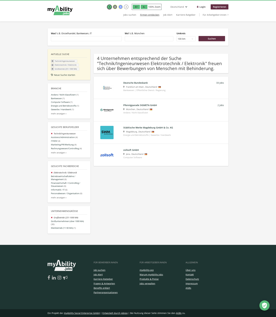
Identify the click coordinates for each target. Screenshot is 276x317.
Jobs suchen (129, 14)
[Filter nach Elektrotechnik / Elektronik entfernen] (52, 172)
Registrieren (219, 6)
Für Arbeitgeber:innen (214, 14)
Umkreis (180, 33)
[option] (109, 7)
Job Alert (167, 14)
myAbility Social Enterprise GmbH (82, 313)
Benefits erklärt (102, 287)
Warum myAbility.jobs (151, 274)
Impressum (192, 283)
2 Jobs (221, 105)
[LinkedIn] (54, 278)
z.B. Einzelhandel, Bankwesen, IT (71, 33)
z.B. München (135, 33)
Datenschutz (192, 279)
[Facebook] (49, 278)
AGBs (188, 287)
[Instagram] (59, 278)
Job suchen (99, 270)
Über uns (190, 270)
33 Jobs (220, 82)
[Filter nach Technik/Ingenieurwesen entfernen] (52, 133)
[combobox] (86, 38)
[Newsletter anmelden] (65, 278)
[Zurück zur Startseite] (60, 10)
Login (202, 6)
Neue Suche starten (64, 74)
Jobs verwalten (147, 283)
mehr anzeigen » (58, 113)
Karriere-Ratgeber (185, 14)
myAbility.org (147, 270)
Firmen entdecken (149, 14)
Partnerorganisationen (106, 292)
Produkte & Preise (149, 279)
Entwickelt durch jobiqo (115, 313)
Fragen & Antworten (104, 283)
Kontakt (190, 274)
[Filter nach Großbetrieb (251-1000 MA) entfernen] (52, 217)
